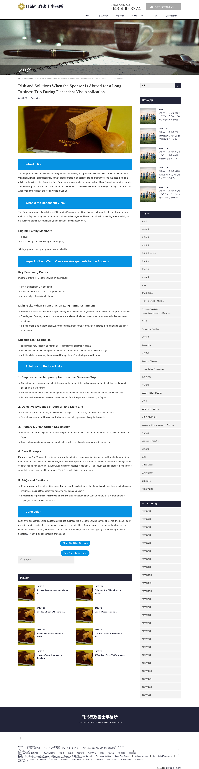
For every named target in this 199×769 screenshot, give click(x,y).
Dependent (35, 98)
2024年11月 (147, 679)
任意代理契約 (147, 473)
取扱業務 (120, 15)
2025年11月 (147, 583)
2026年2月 (146, 559)
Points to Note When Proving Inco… (108, 591)
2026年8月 (146, 511)
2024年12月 (147, 671)
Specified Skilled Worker (152, 393)
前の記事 (27, 559)
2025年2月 (146, 655)
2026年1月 (146, 567)
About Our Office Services (75, 543)
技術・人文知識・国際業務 (153, 301)
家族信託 (145, 269)
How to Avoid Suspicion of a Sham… (50, 634)
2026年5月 (146, 535)
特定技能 (145, 385)
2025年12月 (147, 575)
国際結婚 (145, 449)
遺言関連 (145, 237)
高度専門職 (146, 377)
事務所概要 (103, 15)
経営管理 (145, 353)
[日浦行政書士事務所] (42, 7)
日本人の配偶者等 (149, 417)
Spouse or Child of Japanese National (158, 425)
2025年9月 (146, 599)
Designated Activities (150, 441)
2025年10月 (147, 591)
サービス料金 (137, 15)
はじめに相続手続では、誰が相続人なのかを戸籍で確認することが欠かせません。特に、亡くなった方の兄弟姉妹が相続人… (169, 136)
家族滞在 (145, 337)
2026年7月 (146, 519)
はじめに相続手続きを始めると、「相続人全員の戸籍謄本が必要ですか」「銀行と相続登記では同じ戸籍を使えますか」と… (169, 156)
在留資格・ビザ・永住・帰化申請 (66, 748)
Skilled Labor (147, 465)
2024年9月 (146, 695)
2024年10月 (147, 687)
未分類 (144, 221)
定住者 (144, 401)
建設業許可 (146, 481)
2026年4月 (146, 543)
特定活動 (145, 433)
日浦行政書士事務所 (99, 717)
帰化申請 (145, 261)
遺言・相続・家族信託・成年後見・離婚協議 (98, 748)
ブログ (154, 15)
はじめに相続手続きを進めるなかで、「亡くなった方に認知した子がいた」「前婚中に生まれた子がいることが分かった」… (169, 195)
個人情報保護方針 (33, 748)
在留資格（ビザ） (149, 253)
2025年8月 (146, 607)
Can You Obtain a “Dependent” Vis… (109, 634)
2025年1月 (146, 663)
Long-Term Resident (150, 409)
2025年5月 (146, 631)
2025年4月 (146, 639)
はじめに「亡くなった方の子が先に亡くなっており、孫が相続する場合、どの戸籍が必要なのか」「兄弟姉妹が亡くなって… (169, 117)
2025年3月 (146, 647)
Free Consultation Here (75, 553)
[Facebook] (20, 738)
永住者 (144, 321)
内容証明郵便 (147, 489)
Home (88, 15)
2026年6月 (146, 527)
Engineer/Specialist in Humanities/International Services (156, 311)
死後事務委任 (147, 293)
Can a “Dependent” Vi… (106, 612)
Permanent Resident (150, 329)
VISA (144, 285)
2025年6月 (146, 623)
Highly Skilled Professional (153, 369)
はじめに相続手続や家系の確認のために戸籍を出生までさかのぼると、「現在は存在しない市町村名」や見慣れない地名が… (169, 175)
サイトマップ (49, 748)
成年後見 (145, 277)
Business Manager (150, 361)
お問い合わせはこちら (166, 7)
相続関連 (145, 229)
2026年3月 (146, 551)
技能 (144, 457)
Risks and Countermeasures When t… (52, 591)
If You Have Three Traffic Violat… (110, 655)
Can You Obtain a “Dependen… (51, 612)
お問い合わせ (171, 15)
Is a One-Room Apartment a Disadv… (49, 656)
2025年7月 (146, 615)
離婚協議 (145, 245)
